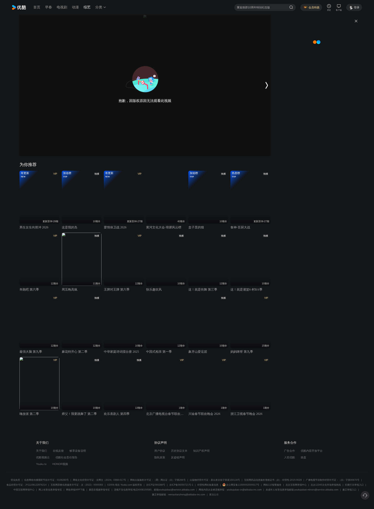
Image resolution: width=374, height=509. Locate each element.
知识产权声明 (201, 450)
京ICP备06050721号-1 (181, 484)
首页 (36, 7)
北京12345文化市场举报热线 (326, 484)
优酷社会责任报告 (66, 457)
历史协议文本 (179, 450)
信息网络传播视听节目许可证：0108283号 (46, 480)
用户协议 (159, 450)
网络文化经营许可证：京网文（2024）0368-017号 (99, 480)
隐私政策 (159, 457)
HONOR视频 (60, 464)
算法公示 (214, 494)
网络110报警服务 (272, 484)
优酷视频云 (43, 457)
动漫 (75, 7)
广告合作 (289, 450)
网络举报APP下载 (75, 489)
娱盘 (303, 457)
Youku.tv (41, 464)
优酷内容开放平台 (312, 450)
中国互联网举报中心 (23, 489)
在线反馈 (58, 450)
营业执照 (15, 480)
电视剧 (62, 7)
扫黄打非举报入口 (354, 484)
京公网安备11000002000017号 (242, 484)
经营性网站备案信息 (207, 484)
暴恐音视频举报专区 (99, 489)
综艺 (87, 7)
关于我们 (41, 450)
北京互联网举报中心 (296, 484)
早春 (48, 7)
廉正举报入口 (349, 489)
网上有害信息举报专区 (50, 489)
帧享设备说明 (78, 450)
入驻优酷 (289, 457)
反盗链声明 (178, 457)
